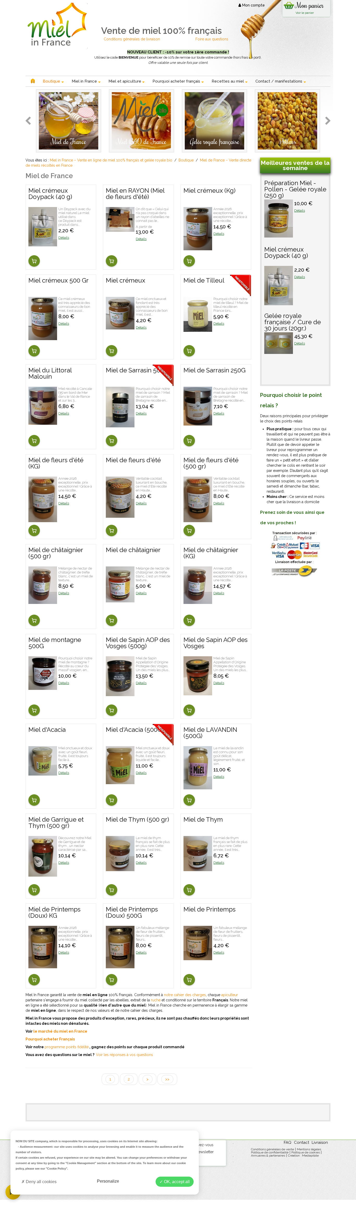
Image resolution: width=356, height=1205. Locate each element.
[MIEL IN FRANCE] (56, 24)
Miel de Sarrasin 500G (137, 370)
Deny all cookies (41, 1181)
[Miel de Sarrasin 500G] (120, 425)
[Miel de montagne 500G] (42, 687)
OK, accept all (176, 1181)
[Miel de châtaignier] (120, 600)
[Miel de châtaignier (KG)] (197, 601)
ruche (156, 1000)
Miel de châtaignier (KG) (210, 553)
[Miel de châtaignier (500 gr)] (42, 601)
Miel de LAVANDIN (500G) (210, 733)
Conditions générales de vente (272, 1149)
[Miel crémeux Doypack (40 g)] (42, 244)
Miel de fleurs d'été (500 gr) (210, 463)
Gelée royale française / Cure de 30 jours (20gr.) (292, 322)
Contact (301, 1142)
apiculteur (229, 995)
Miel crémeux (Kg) (209, 191)
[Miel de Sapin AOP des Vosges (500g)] (120, 693)
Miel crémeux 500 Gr (58, 280)
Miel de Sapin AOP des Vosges (215, 643)
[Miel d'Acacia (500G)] (120, 781)
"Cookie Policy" (56, 1168)
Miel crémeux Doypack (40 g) (50, 194)
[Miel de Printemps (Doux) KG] (42, 966)
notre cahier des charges (185, 995)
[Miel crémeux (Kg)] (197, 248)
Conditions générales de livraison (132, 39)
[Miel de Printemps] (197, 958)
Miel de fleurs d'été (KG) (55, 463)
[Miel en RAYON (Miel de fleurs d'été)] (120, 229)
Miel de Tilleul (203, 280)
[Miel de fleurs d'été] (120, 515)
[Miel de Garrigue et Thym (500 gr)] (42, 874)
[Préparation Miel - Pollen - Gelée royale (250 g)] (278, 235)
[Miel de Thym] (197, 868)
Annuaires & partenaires (268, 1155)
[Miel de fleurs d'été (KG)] (42, 519)
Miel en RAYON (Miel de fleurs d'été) (135, 194)
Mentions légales (309, 1149)
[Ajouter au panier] (34, 261)
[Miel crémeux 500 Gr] (42, 337)
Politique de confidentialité (270, 1152)
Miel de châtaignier (133, 550)
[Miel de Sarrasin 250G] (197, 423)
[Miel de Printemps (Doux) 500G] (120, 966)
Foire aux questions (211, 39)
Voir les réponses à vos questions (124, 1055)
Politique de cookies (305, 1152)
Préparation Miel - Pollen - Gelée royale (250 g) (295, 189)
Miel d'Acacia (47, 730)
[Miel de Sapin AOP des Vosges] (197, 693)
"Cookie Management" (80, 1163)
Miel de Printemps (209, 909)
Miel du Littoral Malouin (50, 373)
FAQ (287, 1142)
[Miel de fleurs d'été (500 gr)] (197, 519)
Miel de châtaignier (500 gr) (55, 553)
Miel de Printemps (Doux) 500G (132, 912)
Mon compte (253, 5)
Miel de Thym (203, 819)
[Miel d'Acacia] (42, 773)
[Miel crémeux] (120, 327)
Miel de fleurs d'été (133, 460)
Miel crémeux (125, 280)
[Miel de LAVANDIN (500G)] (197, 787)
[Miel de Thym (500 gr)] (120, 868)
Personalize (108, 1181)
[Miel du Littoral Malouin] (42, 422)
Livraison (320, 1142)
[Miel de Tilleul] (197, 329)
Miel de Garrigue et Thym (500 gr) (56, 822)
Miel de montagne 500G (54, 643)
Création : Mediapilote (303, 1155)
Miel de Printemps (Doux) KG (54, 912)
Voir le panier (305, 13)
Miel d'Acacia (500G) (135, 730)
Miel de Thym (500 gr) (137, 819)
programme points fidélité (67, 1047)
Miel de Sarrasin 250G (214, 370)
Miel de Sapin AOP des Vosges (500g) (138, 643)
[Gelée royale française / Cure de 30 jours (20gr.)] (278, 351)
